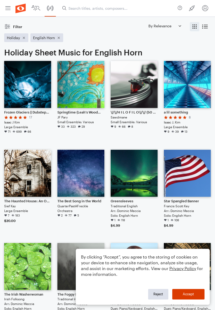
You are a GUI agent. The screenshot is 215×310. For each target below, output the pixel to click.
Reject (158, 294)
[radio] (194, 26)
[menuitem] (7, 8)
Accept (188, 294)
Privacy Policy (182, 268)
